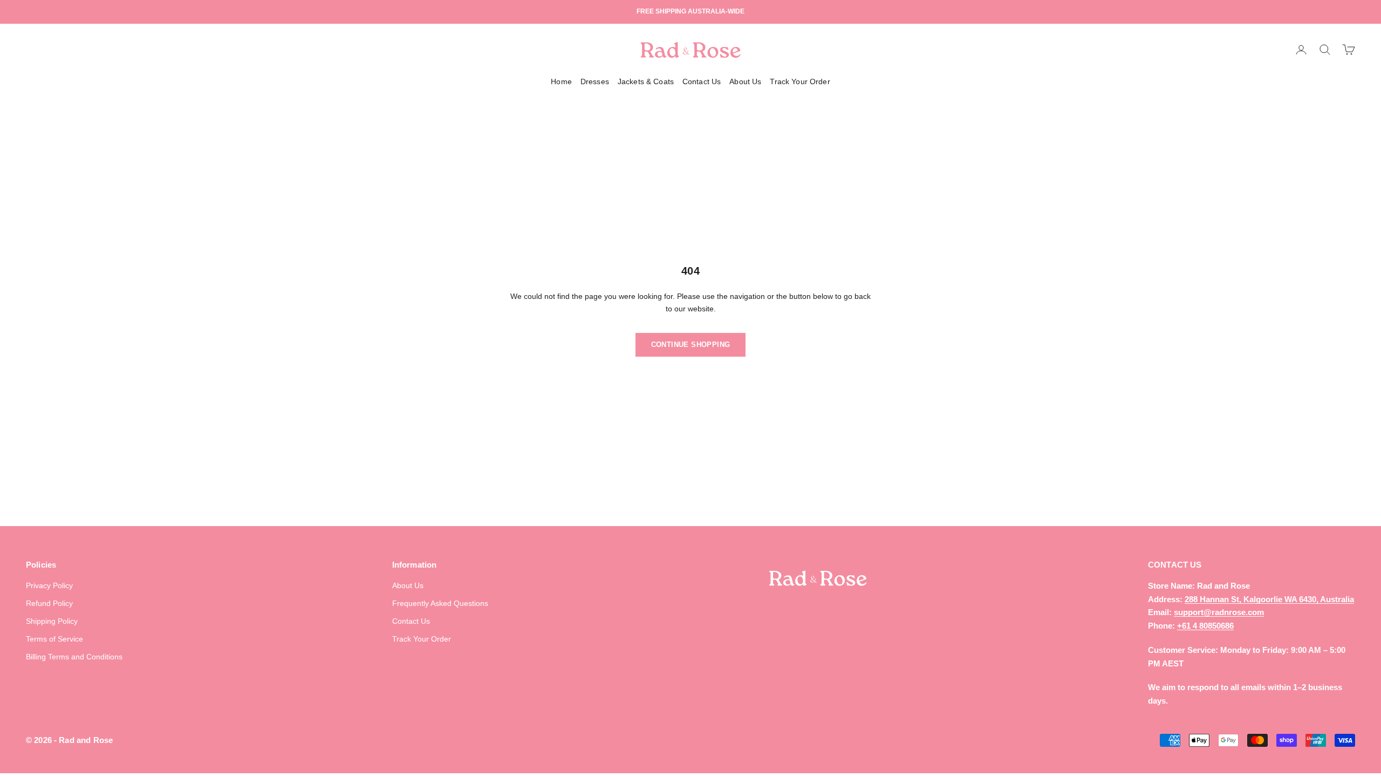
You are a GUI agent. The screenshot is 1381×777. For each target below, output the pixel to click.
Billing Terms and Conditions (74, 656)
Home (561, 81)
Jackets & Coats (646, 81)
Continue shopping (690, 344)
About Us (745, 81)
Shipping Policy (52, 621)
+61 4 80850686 (1205, 625)
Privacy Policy (49, 585)
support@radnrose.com (1219, 612)
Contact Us (701, 81)
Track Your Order (800, 81)
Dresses (594, 81)
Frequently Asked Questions (440, 603)
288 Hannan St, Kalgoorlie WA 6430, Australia (1269, 599)
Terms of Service (54, 639)
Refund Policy (49, 603)
